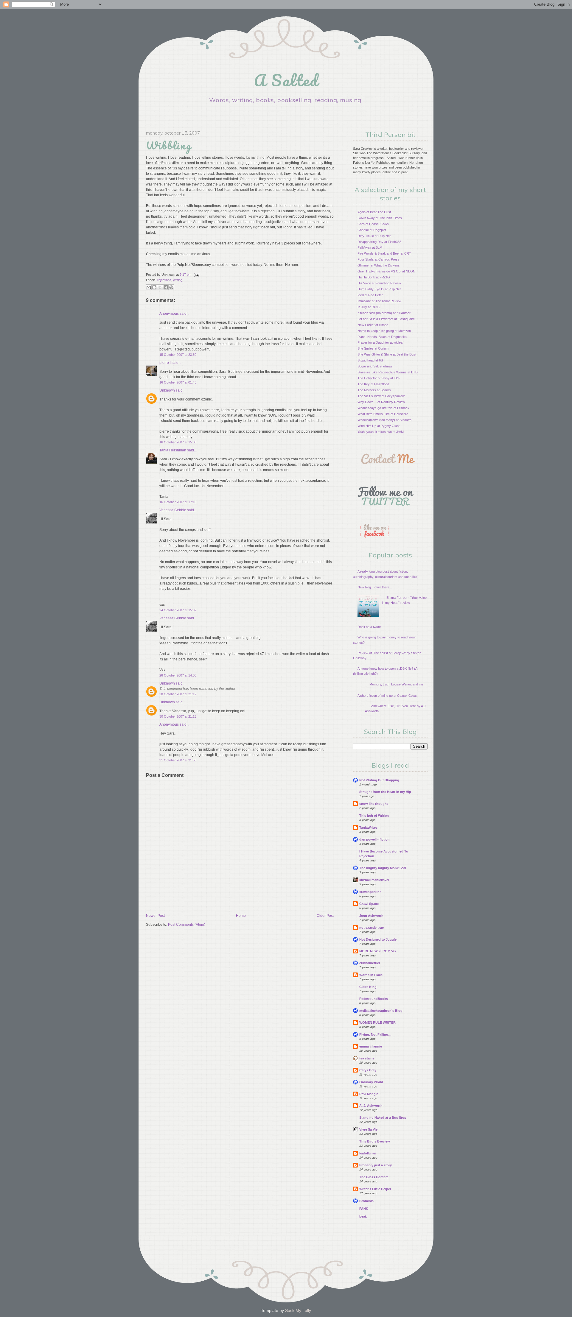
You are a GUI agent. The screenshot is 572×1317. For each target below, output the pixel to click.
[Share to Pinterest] (171, 287)
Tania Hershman (172, 450)
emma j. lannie (370, 1046)
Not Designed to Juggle (378, 939)
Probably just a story (375, 1165)
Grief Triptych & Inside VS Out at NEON (386, 271)
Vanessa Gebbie (172, 510)
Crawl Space (369, 903)
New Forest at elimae (373, 325)
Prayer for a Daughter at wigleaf (380, 342)
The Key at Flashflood (373, 384)
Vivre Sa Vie (368, 1129)
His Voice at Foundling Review (379, 283)
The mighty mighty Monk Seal (382, 868)
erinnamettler (369, 963)
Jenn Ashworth (371, 915)
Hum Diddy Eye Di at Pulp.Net (379, 289)
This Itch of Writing (374, 815)
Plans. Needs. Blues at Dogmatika (382, 337)
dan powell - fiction (374, 839)
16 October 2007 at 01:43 (177, 382)
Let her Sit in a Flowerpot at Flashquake (386, 319)
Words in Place (371, 975)
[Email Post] (195, 274)
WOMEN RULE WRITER (377, 1022)
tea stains (366, 1058)
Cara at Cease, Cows (373, 224)
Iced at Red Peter (370, 295)
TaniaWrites (368, 827)
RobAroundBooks (373, 998)
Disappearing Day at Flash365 (379, 242)
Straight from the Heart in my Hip (385, 792)
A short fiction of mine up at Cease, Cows (387, 695)
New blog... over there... (375, 587)
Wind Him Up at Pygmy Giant (379, 426)
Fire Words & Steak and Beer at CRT (384, 253)
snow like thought (373, 803)
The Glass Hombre (373, 1177)
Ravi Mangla (368, 1094)
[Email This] (149, 287)
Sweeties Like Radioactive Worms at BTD (388, 372)
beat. (363, 1216)
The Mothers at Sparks (374, 390)
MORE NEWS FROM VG (377, 951)
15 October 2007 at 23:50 (177, 354)
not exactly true (371, 927)
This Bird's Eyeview (374, 1141)
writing (177, 280)
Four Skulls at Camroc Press (379, 259)
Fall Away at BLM (370, 247)
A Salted (286, 80)
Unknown (167, 390)
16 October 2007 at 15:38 (177, 442)
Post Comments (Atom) (186, 924)
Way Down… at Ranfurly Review (381, 402)
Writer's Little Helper (375, 1189)
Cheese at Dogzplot (372, 230)
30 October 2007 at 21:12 (177, 694)
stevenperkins (370, 892)
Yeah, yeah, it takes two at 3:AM (381, 432)
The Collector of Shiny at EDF (379, 378)
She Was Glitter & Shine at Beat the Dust (387, 354)
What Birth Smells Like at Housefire (383, 414)
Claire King (368, 987)
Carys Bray (367, 1070)
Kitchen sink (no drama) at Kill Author (384, 313)
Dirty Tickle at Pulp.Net (374, 236)
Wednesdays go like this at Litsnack (383, 408)
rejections (164, 280)
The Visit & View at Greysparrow (381, 396)
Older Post (325, 916)
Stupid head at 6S (370, 360)
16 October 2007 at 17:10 (177, 502)
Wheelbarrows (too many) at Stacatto (384, 420)
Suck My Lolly (298, 1310)
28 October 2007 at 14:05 (177, 675)
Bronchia (366, 1201)
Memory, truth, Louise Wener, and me (396, 684)
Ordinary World (371, 1082)
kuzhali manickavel (374, 880)
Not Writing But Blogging (379, 780)
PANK (363, 1208)
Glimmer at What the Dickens (379, 265)
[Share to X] (160, 287)
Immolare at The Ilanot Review (379, 301)
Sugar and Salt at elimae (375, 366)
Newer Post (155, 916)
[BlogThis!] (154, 287)
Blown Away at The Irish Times (380, 218)
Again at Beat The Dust (374, 212)
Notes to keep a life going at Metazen (384, 331)
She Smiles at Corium (373, 348)
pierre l (165, 363)
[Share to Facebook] (166, 287)
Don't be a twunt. (370, 627)
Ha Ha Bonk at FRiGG (374, 277)
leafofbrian (367, 1153)
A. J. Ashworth (371, 1105)
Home (241, 916)
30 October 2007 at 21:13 (177, 716)
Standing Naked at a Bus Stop (382, 1117)
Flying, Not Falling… (375, 1034)
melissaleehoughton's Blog (380, 1010)
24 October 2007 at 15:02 (177, 610)
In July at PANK (369, 307)
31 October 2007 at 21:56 (177, 760)
